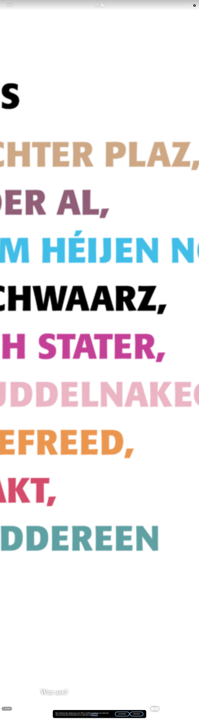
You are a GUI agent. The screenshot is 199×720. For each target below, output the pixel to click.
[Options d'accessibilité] (194, 5)
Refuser (136, 714)
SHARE (155, 709)
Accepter (122, 714)
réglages (94, 715)
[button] (8, 4)
